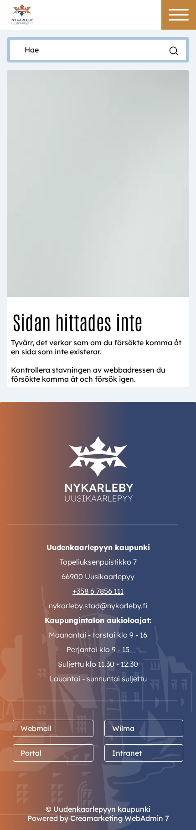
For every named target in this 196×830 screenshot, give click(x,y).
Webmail (36, 728)
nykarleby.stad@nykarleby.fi (98, 605)
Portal (31, 752)
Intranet (127, 752)
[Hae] (174, 50)
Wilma (123, 728)
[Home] (22, 13)
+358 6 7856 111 (98, 591)
